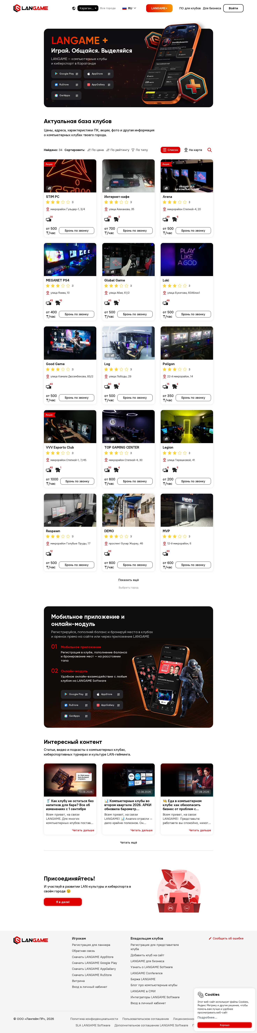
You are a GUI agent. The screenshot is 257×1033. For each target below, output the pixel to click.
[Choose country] (74, 8)
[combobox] (87, 8)
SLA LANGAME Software (93, 1025)
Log (107, 364)
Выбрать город (128, 587)
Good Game (55, 364)
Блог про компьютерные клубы (154, 985)
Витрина (78, 981)
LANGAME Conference (147, 973)
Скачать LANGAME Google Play (94, 963)
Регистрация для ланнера (91, 945)
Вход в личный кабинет (89, 987)
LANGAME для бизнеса (147, 961)
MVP (166, 531)
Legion (168, 447)
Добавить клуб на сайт (147, 955)
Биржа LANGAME (143, 979)
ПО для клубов (190, 8)
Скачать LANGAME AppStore (92, 957)
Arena (167, 196)
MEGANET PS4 (57, 280)
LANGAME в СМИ (143, 991)
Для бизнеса (212, 8)
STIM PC (52, 196)
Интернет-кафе (116, 196)
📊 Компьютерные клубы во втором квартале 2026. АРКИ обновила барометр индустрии (127, 805)
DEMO (109, 531)
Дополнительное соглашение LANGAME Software (151, 1025)
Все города (108, 8)
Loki (166, 280)
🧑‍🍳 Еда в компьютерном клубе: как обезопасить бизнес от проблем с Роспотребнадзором (182, 805)
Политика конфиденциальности (94, 1019)
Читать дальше (83, 830)
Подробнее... (207, 1017)
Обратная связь (83, 951)
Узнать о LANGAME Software (152, 967)
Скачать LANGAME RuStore (92, 975)
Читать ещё (128, 842)
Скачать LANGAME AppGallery (94, 969)
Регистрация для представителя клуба (155, 947)
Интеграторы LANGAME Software (155, 997)
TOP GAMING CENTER (121, 447)
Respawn (53, 531)
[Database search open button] (209, 149)
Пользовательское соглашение (145, 1019)
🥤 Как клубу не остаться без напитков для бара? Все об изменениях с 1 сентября (70, 805)
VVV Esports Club (60, 447)
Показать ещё (128, 580)
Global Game (114, 280)
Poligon (169, 364)
